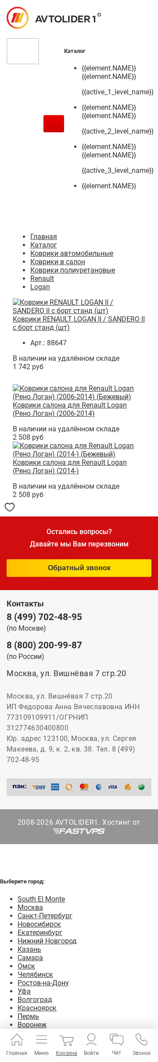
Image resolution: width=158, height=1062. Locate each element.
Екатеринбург (40, 932)
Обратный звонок (79, 568)
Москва (30, 907)
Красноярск (37, 1008)
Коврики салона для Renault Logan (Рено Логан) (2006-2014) (70, 409)
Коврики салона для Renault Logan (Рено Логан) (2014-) (70, 466)
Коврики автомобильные (71, 253)
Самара (30, 958)
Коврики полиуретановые (72, 270)
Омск (26, 966)
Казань (29, 949)
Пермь (28, 1016)
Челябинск (35, 974)
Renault (42, 278)
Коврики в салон (57, 262)
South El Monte (41, 899)
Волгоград (35, 999)
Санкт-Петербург (45, 916)
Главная (43, 236)
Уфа (24, 991)
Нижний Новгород (47, 941)
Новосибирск (39, 924)
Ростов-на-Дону (43, 983)
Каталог (43, 245)
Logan (40, 287)
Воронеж (32, 1025)
